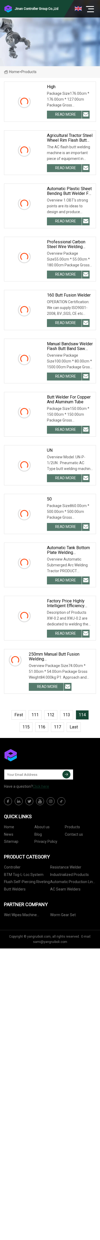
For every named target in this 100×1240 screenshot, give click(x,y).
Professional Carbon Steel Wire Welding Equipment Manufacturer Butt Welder (69, 244)
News (8, 834)
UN (50, 450)
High (51, 86)
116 (41, 726)
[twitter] (29, 801)
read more (65, 114)
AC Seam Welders (65, 889)
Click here (41, 786)
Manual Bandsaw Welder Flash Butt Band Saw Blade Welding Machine (70, 346)
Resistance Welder (65, 867)
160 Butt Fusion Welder (69, 295)
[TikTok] (61, 801)
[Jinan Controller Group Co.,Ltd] (30, 755)
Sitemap (11, 841)
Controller (12, 867)
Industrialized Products (69, 874)
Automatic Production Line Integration (72, 883)
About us (42, 827)
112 (50, 714)
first (18, 714)
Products (72, 827)
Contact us (74, 834)
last (74, 726)
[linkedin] (19, 801)
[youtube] (40, 801)
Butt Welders (15, 889)
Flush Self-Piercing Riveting (27, 882)
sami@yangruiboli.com (50, 942)
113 (66, 714)
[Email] (66, 774)
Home (14, 72)
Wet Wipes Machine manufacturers (20, 916)
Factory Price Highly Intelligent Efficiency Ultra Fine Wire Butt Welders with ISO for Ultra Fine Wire (67, 603)
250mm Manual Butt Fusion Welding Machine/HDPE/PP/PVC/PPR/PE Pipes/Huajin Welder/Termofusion (61, 656)
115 (26, 726)
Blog (38, 834)
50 (49, 499)
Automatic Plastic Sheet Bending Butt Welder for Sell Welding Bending (69, 191)
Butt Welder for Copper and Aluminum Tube (69, 399)
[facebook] (8, 801)
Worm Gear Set (63, 915)
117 (57, 726)
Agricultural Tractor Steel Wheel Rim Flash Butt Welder (70, 138)
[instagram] (51, 801)
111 (35, 714)
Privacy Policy (45, 841)
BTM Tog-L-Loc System (23, 874)
